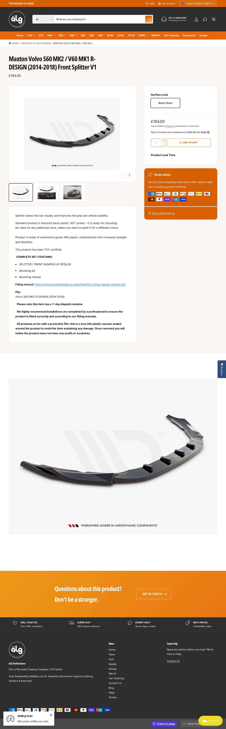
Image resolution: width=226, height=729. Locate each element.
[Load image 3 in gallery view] (72, 192)
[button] (213, 19)
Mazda (112, 664)
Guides (113, 697)
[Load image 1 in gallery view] (21, 192)
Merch (112, 673)
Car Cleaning (116, 678)
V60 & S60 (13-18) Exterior (35, 43)
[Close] (51, 715)
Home (15, 43)
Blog (111, 687)
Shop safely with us (163, 213)
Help (152, 3)
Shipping (169, 126)
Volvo (112, 654)
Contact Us (115, 683)
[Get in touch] (205, 19)
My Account (168, 3)
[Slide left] (122, 175)
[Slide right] (129, 175)
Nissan (113, 668)
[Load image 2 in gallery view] (47, 192)
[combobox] (104, 19)
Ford (111, 659)
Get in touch (152, 594)
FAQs (112, 692)
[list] (113, 624)
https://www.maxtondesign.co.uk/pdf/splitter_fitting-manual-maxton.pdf (80, 284)
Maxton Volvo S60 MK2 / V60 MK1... (73, 43)
